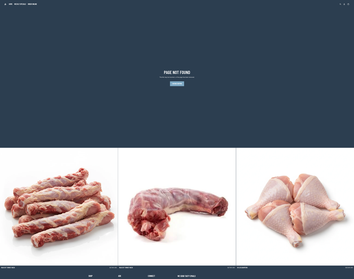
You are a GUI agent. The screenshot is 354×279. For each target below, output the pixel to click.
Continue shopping (177, 83)
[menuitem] (10, 4)
